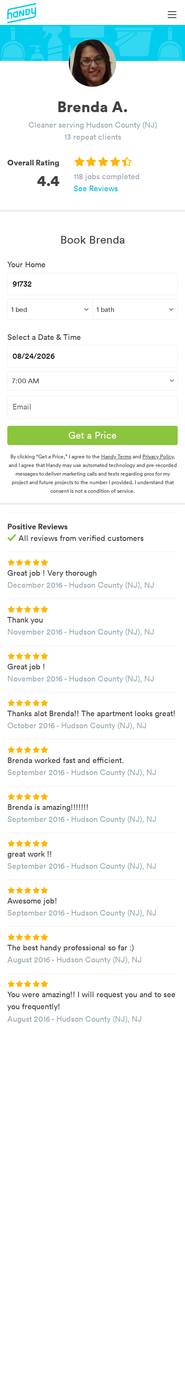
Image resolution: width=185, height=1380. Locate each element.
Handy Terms (116, 456)
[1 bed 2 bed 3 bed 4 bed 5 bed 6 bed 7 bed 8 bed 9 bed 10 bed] (49, 309)
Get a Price (92, 435)
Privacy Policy (157, 456)
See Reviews (96, 188)
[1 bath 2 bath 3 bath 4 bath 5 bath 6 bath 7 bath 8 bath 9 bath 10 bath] (135, 309)
